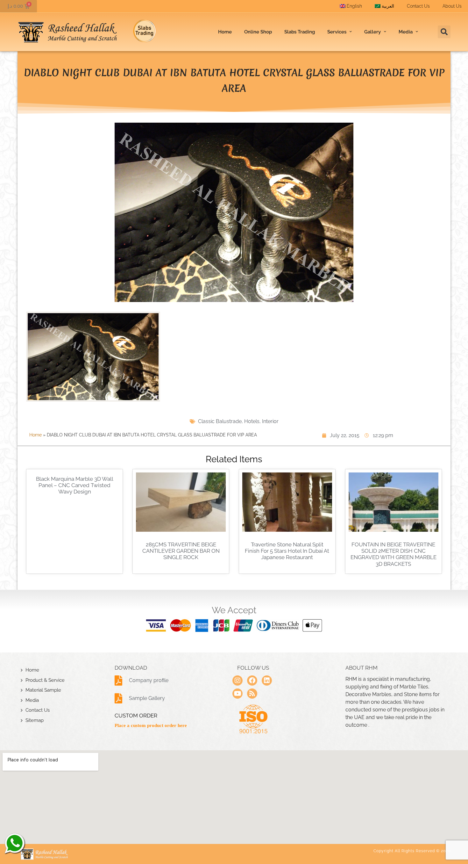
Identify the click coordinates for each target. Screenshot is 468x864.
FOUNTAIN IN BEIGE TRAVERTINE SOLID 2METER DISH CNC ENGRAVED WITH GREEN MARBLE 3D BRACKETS (393, 554)
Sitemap (34, 720)
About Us (452, 6)
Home (225, 32)
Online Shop (258, 32)
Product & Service (45, 680)
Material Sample (43, 690)
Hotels (251, 421)
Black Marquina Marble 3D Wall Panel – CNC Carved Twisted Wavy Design (74, 485)
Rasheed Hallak (14, 843)
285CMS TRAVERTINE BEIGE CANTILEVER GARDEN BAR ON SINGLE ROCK (181, 551)
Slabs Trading (299, 32)
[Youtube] (237, 693)
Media (32, 700)
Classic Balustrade (220, 421)
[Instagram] (237, 680)
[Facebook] (252, 680)
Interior (270, 421)
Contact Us (418, 6)
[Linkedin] (267, 680)
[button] (444, 31)
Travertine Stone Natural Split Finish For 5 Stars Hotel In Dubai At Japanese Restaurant (287, 551)
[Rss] (252, 693)
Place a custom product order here (151, 725)
